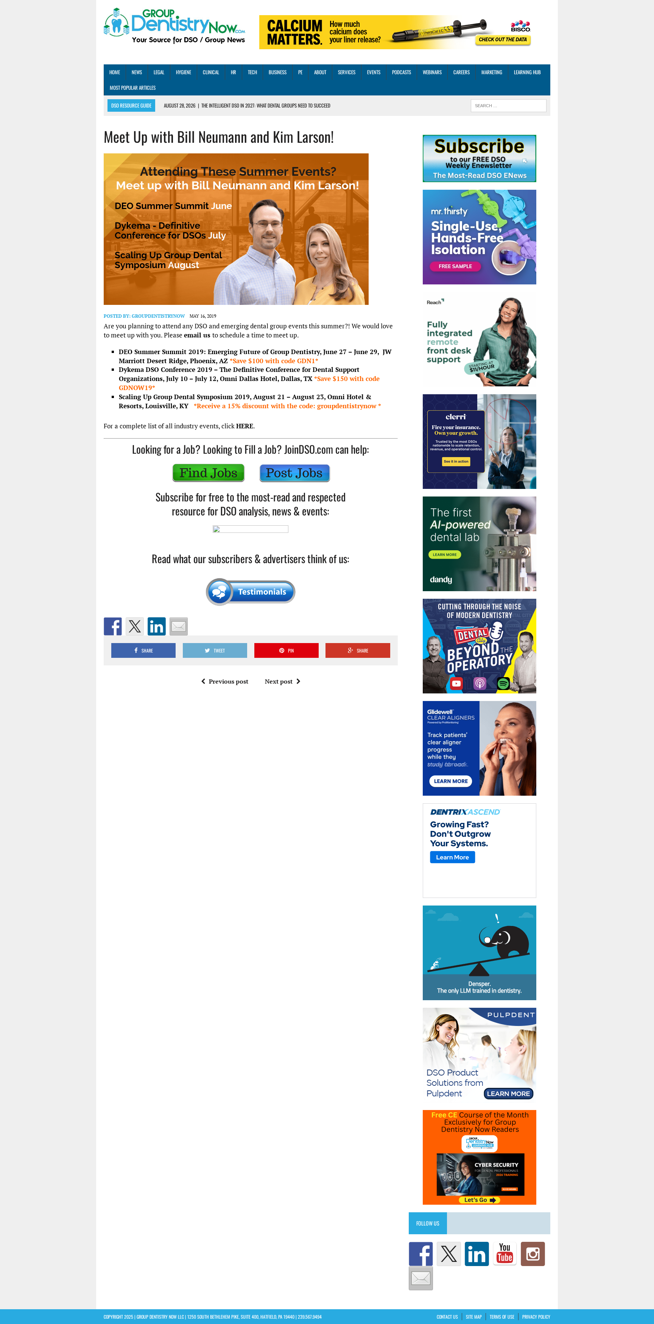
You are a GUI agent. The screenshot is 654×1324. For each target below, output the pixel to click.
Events (373, 72)
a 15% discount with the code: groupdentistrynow (287, 405)
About (320, 72)
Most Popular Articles (133, 87)
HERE (244, 426)
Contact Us (447, 1316)
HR (233, 72)
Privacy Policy (536, 1316)
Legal (159, 72)
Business (278, 72)
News (137, 72)
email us (198, 335)
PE (300, 72)
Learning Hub (527, 72)
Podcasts (401, 72)
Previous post (228, 681)
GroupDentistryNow (158, 316)
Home (114, 72)
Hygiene (183, 72)
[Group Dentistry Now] (174, 26)
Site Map (474, 1316)
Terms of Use (502, 1316)
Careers (461, 72)
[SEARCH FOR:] (509, 105)
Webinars (432, 72)
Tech (252, 72)
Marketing (491, 72)
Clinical (211, 72)
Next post (279, 681)
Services (346, 72)
